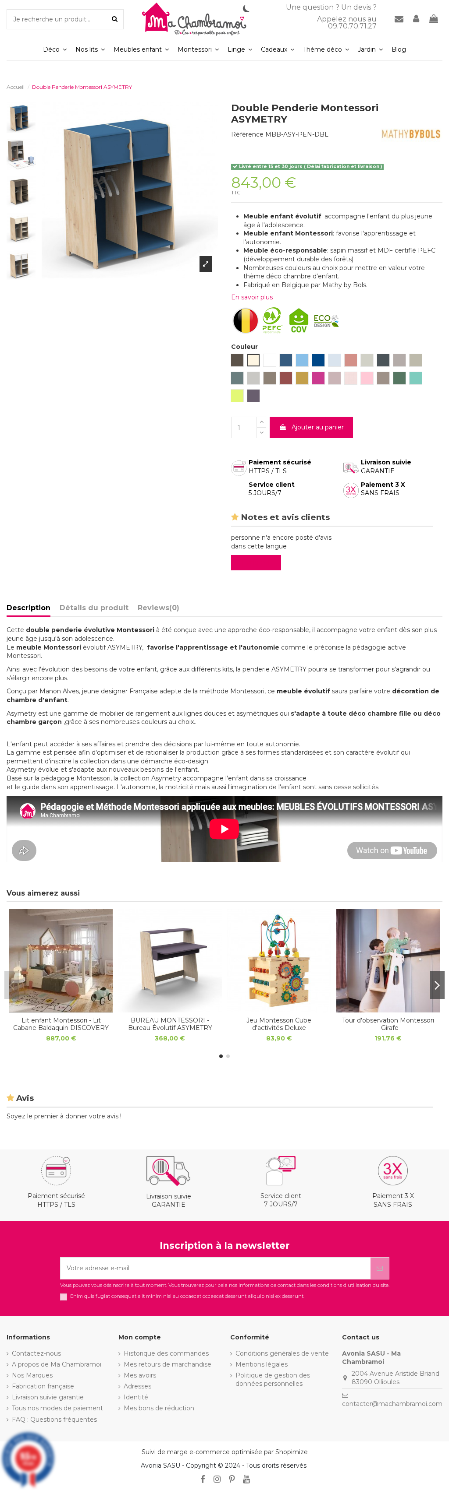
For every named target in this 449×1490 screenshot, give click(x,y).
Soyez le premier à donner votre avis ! (64, 1116)
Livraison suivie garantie (48, 1397)
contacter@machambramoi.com (392, 1404)
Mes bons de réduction (159, 1408)
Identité (136, 1397)
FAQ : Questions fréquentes (54, 1419)
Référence (247, 134)
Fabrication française (43, 1386)
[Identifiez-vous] (416, 19)
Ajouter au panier (318, 427)
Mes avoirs (140, 1375)
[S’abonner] (380, 1268)
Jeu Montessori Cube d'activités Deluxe (278, 1024)
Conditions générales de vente (282, 1353)
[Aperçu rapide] (61, 1009)
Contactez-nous (36, 1353)
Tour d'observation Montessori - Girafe (388, 1024)
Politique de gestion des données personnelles (272, 1379)
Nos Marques (32, 1375)
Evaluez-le (258, 562)
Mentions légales (261, 1364)
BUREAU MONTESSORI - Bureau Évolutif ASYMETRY (170, 1024)
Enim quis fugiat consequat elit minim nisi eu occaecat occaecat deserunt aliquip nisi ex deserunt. (187, 1296)
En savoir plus (252, 297)
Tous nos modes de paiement (57, 1408)
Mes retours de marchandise (167, 1364)
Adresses (137, 1386)
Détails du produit (94, 608)
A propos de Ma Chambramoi (56, 1364)
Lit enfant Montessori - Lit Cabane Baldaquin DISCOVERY (61, 1024)
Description (28, 608)
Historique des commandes (166, 1353)
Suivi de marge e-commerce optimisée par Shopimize (225, 1452)
